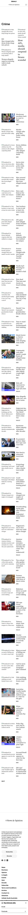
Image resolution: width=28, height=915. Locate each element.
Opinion (4, 872)
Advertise (5, 895)
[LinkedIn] (7, 860)
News (3, 867)
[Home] (14, 1)
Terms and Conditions (9, 888)
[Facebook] (2, 860)
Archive (4, 890)
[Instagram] (5, 860)
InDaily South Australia (9, 898)
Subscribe (9, 852)
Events (4, 877)
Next (3, 781)
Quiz (3, 880)
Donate (9, 856)
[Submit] (24, 911)
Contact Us (5, 893)
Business (5, 870)
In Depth (4, 875)
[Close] (25, 903)
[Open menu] (26, 4)
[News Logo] (14, 4)
